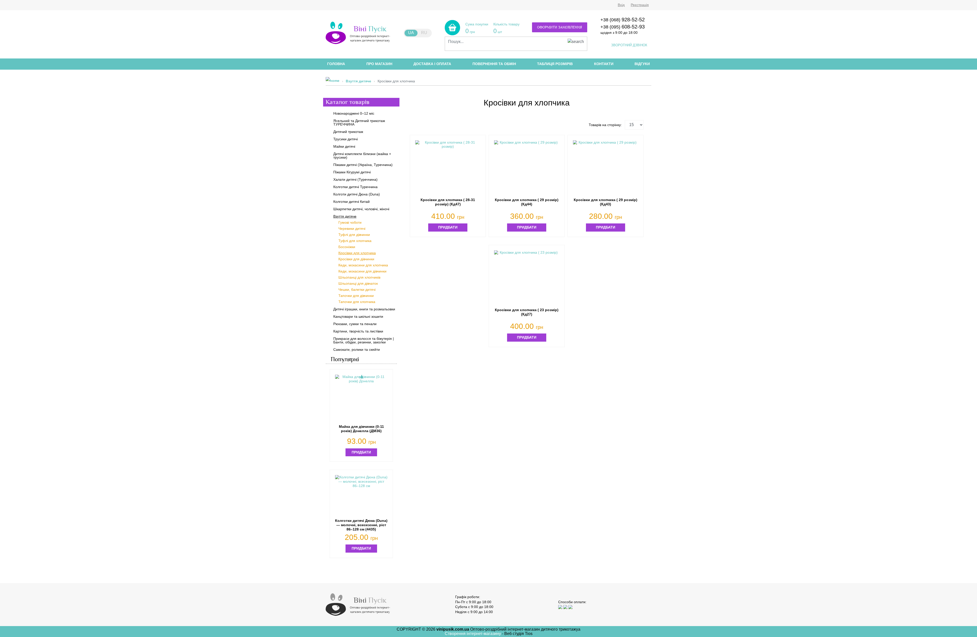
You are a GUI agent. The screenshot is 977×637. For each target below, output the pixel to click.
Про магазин (379, 64)
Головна (336, 64)
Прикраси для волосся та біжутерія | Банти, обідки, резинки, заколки (363, 340)
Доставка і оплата (432, 64)
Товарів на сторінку (605, 125)
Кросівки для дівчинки (356, 259)
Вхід (621, 5)
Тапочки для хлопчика (356, 302)
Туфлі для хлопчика (354, 240)
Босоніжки (346, 247)
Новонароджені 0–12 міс (353, 113)
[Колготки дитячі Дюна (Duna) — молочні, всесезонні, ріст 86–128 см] (361, 496)
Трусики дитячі (345, 139)
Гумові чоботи (350, 222)
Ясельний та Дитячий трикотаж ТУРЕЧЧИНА (359, 122)
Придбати (447, 227)
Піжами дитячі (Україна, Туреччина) (363, 164)
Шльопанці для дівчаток (358, 283)
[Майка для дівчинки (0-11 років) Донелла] (361, 398)
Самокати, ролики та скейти (356, 349)
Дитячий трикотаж (348, 131)
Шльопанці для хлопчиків (359, 277)
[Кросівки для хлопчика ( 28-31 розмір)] (447, 166)
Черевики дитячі (351, 228)
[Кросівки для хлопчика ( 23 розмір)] (526, 276)
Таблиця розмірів (555, 64)
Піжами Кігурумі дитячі (352, 172)
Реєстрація (640, 5)
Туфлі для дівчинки (354, 234)
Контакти (603, 64)
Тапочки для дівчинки (356, 295)
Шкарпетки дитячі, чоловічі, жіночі (361, 209)
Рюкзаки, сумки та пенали (355, 324)
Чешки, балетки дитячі (357, 289)
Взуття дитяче (358, 81)
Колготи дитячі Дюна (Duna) (356, 194)
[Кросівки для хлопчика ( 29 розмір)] (526, 166)
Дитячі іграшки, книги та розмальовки (364, 309)
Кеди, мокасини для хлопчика (363, 265)
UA (411, 33)
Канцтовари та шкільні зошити (358, 316)
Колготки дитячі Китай (351, 201)
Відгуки (642, 64)
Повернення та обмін (494, 64)
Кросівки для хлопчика (357, 253)
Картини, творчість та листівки (358, 331)
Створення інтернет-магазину (473, 633)
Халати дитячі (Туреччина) (355, 179)
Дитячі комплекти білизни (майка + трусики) (362, 155)
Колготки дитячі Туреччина (355, 187)
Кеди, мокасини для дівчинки (362, 271)
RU (424, 33)
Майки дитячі (344, 146)
